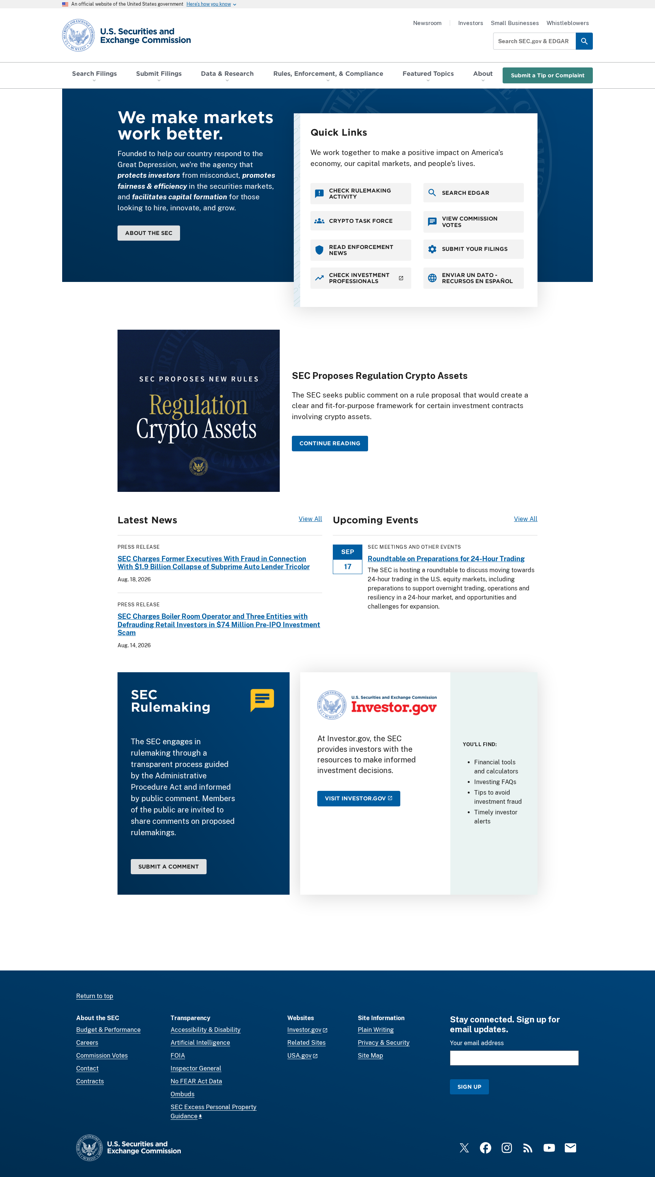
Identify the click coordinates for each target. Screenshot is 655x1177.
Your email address (477, 1043)
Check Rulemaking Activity (360, 193)
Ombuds (182, 1094)
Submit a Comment (168, 866)
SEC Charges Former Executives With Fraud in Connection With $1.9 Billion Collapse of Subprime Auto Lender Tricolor (214, 563)
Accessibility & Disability (206, 1029)
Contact (87, 1068)
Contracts (90, 1081)
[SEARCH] (584, 41)
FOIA (178, 1055)
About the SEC (148, 233)
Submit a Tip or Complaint (547, 75)
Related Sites (306, 1042)
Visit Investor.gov (355, 798)
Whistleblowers (568, 23)
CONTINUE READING (329, 443)
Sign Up (469, 1086)
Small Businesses (515, 23)
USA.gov (299, 1055)
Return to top (94, 996)
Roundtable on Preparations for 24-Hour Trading (446, 559)
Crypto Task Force (361, 221)
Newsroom (427, 23)
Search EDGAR (465, 192)
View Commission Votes (470, 221)
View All (310, 519)
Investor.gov (304, 1029)
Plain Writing (376, 1029)
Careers (87, 1042)
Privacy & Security (384, 1042)
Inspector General (196, 1068)
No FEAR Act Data (196, 1081)
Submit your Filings (475, 249)
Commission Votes (102, 1055)
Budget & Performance (108, 1029)
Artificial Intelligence (200, 1042)
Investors (470, 23)
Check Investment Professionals (359, 278)
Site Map (370, 1055)
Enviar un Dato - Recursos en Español (477, 278)
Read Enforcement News (361, 250)
